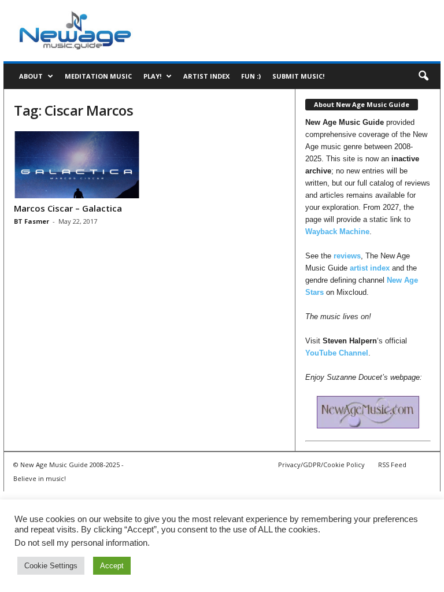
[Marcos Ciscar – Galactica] (77, 164)
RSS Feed (392, 464)
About (31, 76)
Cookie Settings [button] (50, 565)
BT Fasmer (31, 221)
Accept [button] (112, 565)
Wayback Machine (337, 231)
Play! (152, 76)
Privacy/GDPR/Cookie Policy (321, 464)
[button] (423, 76)
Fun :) (251, 76)
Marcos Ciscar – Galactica (68, 208)
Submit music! (298, 76)
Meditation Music (98, 76)
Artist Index (206, 76)
